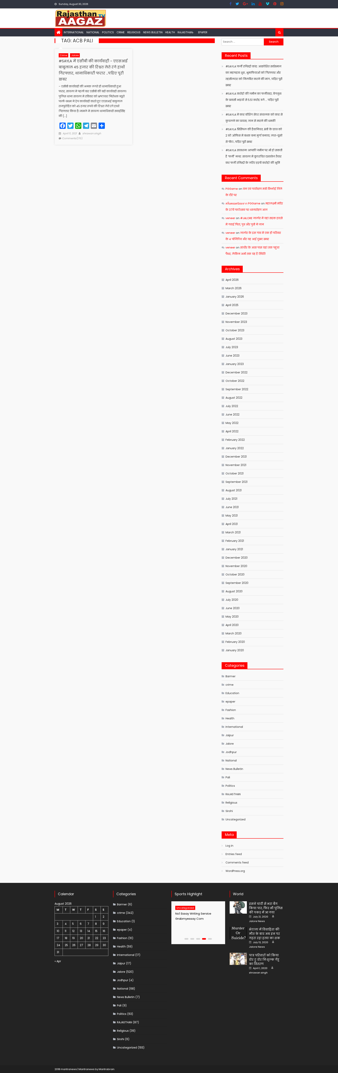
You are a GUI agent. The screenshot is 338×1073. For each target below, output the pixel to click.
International (74, 32)
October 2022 (235, 381)
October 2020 (235, 574)
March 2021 (233, 532)
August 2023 (234, 339)
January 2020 (235, 650)
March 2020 (234, 633)
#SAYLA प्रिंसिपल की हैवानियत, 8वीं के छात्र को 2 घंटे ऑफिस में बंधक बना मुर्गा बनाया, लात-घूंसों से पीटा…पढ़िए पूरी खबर (254, 135)
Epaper (202, 32)
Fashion (231, 710)
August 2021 (234, 490)
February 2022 (235, 440)
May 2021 (232, 516)
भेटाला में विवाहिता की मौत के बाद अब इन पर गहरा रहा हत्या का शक (264, 933)
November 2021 (236, 465)
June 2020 (233, 608)
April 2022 (232, 431)
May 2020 (232, 617)
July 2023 (232, 347)
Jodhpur (231, 752)
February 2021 (235, 541)
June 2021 (232, 507)
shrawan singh (91, 133)
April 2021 (232, 524)
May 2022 (232, 423)
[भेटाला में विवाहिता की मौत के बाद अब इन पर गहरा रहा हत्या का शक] (238, 933)
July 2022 (232, 406)
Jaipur (230, 735)
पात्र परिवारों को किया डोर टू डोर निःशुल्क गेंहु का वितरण (264, 959)
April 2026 (232, 280)
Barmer (231, 676)
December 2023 (236, 313)
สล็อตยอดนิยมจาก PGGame (243, 203)
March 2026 (234, 288)
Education (232, 693)
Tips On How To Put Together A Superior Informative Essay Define (196, 918)
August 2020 (234, 591)
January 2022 (235, 448)
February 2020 (235, 642)
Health (170, 32)
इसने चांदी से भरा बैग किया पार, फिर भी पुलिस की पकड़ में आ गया (266, 908)
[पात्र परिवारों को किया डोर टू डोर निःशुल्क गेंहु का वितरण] (238, 959)
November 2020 (236, 566)
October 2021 (235, 473)
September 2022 (237, 389)
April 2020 (232, 625)
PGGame (232, 189)
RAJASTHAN (185, 32)
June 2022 (232, 414)
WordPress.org (235, 871)
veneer (230, 218)
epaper (230, 702)
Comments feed (237, 862)
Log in (229, 846)
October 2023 (235, 330)
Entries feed (234, 854)
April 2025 (232, 305)
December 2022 (236, 372)
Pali (228, 777)
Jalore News (257, 921)
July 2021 (231, 499)
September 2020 (237, 583)
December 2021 (236, 457)
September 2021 (236, 482)
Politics (108, 32)
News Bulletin (153, 32)
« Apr (58, 961)
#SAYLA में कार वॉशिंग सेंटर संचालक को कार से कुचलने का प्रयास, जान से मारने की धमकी (254, 118)
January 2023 (235, 364)
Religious (133, 32)
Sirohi (229, 811)
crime (121, 32)
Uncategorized (235, 819)
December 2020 (237, 558)
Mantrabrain (106, 1069)
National (92, 32)
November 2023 (236, 322)
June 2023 (232, 356)
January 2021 (234, 549)
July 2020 (232, 600)
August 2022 (234, 398)
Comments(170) (72, 138)
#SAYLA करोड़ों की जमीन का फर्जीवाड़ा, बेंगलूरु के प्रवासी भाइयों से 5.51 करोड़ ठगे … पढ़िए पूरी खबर (254, 100)
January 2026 (235, 297)
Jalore (75, 55)
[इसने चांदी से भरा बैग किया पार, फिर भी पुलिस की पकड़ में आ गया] (238, 907)
